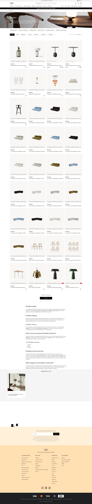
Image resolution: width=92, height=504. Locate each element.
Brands (69, 6)
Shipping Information (25, 467)
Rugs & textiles (39, 6)
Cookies (23, 475)
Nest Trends (54, 477)
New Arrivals (54, 467)
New (62, 6)
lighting (35, 310)
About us (63, 457)
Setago (27, 337)
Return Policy (24, 459)
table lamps (46, 328)
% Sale (53, 465)
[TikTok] (49, 488)
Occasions (54, 471)
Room (53, 473)
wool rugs (57, 355)
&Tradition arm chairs (50, 30)
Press (63, 465)
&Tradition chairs (41, 30)
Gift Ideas (53, 475)
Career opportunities (65, 461)
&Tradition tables (13, 30)
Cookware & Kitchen (39, 459)
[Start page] (12, 3)
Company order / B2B (25, 477)
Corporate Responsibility (66, 459)
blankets (61, 355)
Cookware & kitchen (27, 6)
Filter (13, 34)
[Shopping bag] (81, 3)
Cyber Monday (54, 481)
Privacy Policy (24, 473)
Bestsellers (54, 469)
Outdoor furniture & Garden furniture (41, 469)
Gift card (36, 471)
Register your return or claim (27, 461)
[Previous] (10, 30)
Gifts (65, 6)
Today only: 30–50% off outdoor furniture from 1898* (46, 8)
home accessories (44, 310)
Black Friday (54, 479)
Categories (23, 34)
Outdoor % (50, 6)
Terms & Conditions (25, 471)
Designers (51, 34)
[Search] (37, 3)
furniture (38, 310)
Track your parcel (25, 469)
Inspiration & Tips (55, 457)
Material (36, 34)
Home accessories (18, 6)
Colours (30, 34)
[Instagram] (46, 488)
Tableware (12, 6)
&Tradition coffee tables (23, 30)
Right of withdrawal (25, 479)
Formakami (50, 337)
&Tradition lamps (33, 30)
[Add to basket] (62, 67)
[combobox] (79, 1)
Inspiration (80, 6)
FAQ (22, 465)
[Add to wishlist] (26, 67)
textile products (42, 355)
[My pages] (76, 3)
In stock (17, 34)
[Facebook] (42, 488)
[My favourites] (78, 3)
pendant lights (39, 328)
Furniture (44, 6)
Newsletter (24, 463)
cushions (53, 355)
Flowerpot (27, 328)
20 (47, 301)
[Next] (82, 30)
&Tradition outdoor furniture (61, 30)
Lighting (33, 6)
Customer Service (25, 457)
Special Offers (74, 6)
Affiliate (63, 463)
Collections (43, 34)
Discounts (53, 483)
